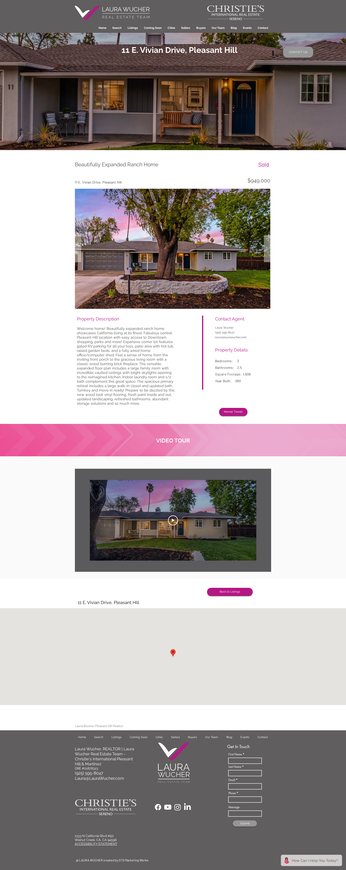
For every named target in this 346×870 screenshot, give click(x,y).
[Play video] (173, 520)
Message (233, 807)
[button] (171, 28)
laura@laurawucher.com (230, 337)
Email (231, 780)
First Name (235, 754)
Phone (232, 793)
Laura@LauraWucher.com (99, 778)
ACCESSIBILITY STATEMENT (96, 844)
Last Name (234, 766)
